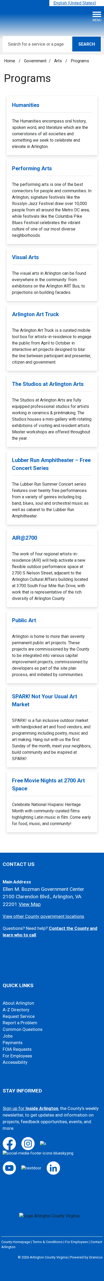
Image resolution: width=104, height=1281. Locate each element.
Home (9, 60)
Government (35, 60)
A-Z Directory (16, 1009)
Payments (12, 1042)
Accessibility (15, 1062)
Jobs (8, 1036)
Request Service (19, 1016)
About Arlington (18, 1003)
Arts (58, 60)
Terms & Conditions (48, 1242)
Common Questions (22, 1029)
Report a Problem (20, 1022)
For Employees (17, 1055)
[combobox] (76, 3)
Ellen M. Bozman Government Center (43, 889)
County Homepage (15, 1242)
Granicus (96, 1257)
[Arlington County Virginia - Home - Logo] (44, 18)
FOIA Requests (17, 1049)
